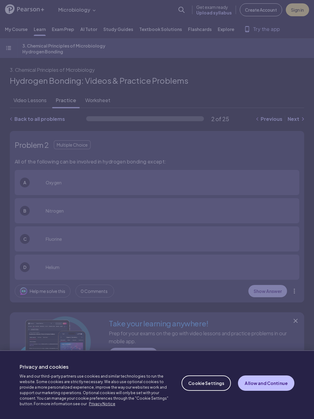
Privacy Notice (102, 404)
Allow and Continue (266, 383)
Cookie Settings (206, 383)
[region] (157, 384)
